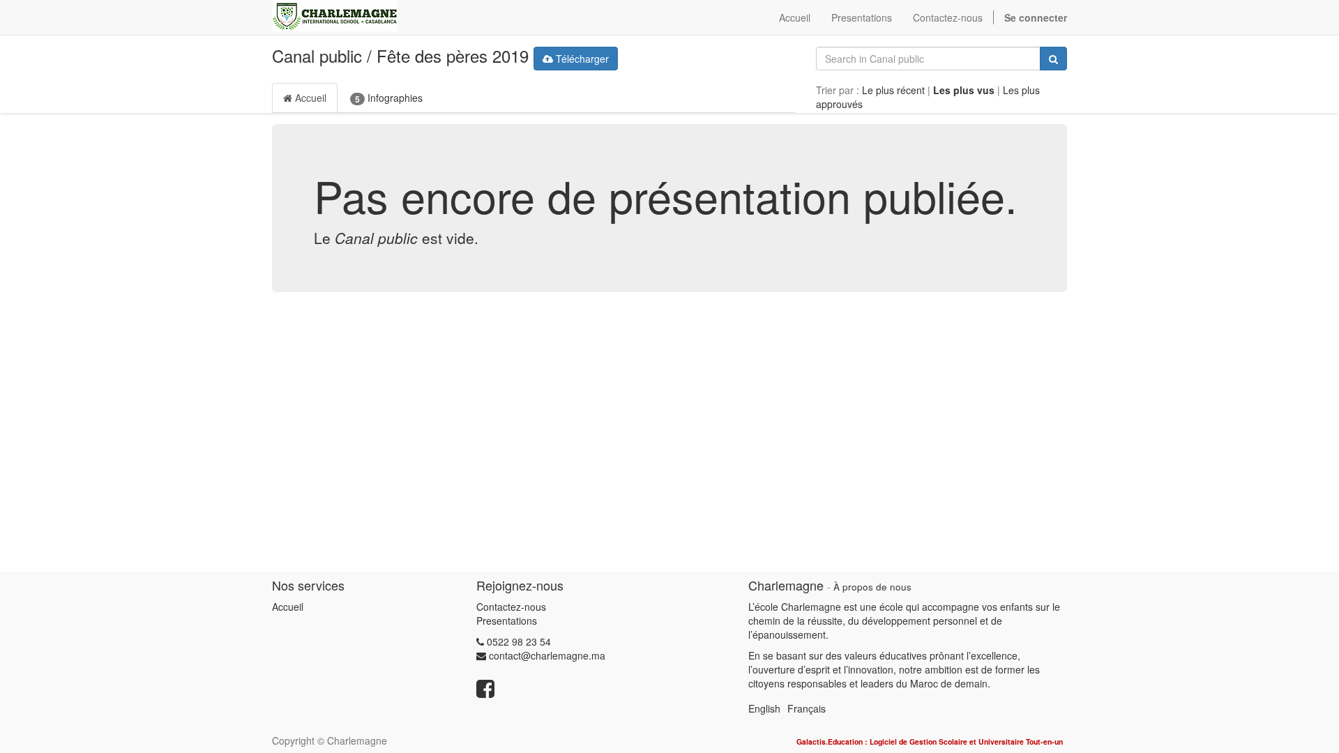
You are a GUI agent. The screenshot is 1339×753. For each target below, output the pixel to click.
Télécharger (581, 59)
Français (806, 708)
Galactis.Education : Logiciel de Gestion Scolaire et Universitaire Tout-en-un (929, 741)
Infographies (389, 98)
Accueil (309, 98)
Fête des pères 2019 (453, 55)
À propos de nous (872, 586)
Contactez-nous (511, 607)
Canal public (317, 55)
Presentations (506, 621)
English (764, 708)
